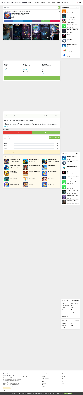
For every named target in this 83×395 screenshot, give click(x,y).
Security (64, 307)
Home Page (6, 11)
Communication (65, 305)
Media (63, 309)
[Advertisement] (31, 50)
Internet (73, 309)
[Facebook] (4, 390)
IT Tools (73, 314)
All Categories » (75, 300)
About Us (25, 376)
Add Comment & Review (54, 137)
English (79, 2)
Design (72, 312)
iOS (72, 323)
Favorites (53, 2)
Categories (30, 2)
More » (58, 156)
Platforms (37, 2)
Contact (66, 2)
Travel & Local (65, 316)
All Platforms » (76, 320)
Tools (72, 307)
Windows (64, 325)
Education (64, 314)
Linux (63, 327)
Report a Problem (46, 73)
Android (16, 11)
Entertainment (74, 303)
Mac (72, 325)
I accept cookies (68, 393)
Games (11, 11)
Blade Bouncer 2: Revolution (24, 11)
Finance (64, 312)
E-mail (72, 305)
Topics (48, 2)
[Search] (59, 7)
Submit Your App (7, 388)
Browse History (60, 2)
